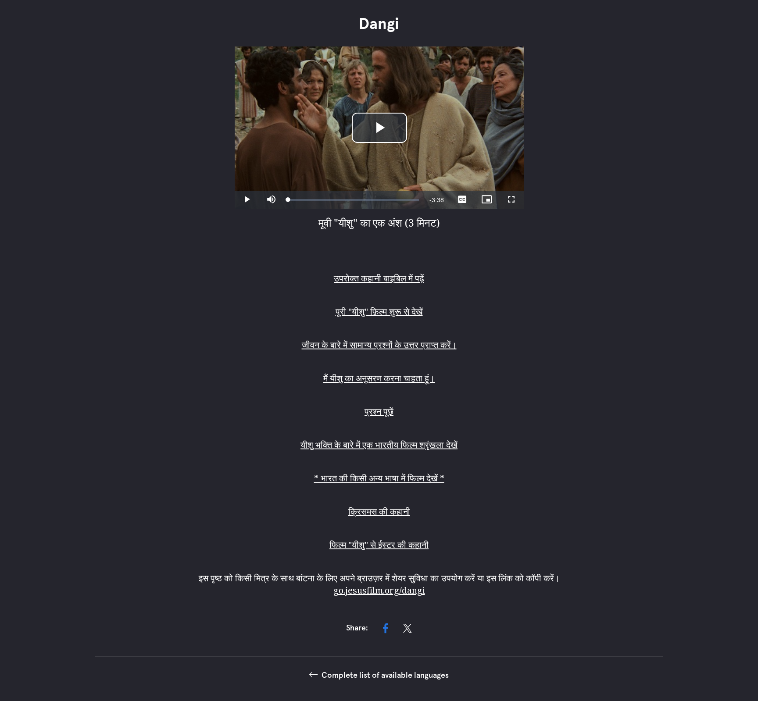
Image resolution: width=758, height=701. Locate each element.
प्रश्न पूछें (379, 411)
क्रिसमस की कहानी (379, 511)
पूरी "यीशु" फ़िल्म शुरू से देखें (379, 311)
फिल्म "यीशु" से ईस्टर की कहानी (379, 545)
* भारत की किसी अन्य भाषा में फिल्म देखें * (379, 478)
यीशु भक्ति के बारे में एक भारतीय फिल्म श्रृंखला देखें (379, 445)
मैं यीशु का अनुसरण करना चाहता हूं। (379, 378)
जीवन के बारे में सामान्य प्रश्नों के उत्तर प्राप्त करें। (379, 345)
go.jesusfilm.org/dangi (379, 590)
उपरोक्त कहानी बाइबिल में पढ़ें (379, 278)
